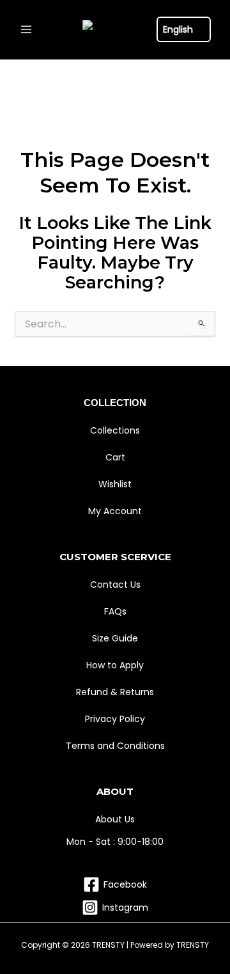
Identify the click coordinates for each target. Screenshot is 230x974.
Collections (115, 430)
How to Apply (115, 665)
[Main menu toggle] (26, 30)
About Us (115, 819)
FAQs (115, 611)
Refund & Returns (115, 692)
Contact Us (115, 584)
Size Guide (115, 638)
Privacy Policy (115, 718)
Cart (115, 457)
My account (115, 511)
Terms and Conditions (115, 745)
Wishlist (115, 484)
